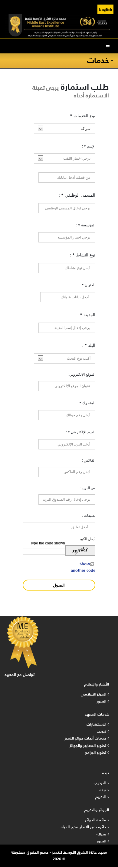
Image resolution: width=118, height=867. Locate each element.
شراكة (102, 834)
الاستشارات (97, 724)
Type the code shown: (47, 543)
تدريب (102, 731)
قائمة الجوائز (96, 820)
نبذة (103, 790)
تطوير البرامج (96, 752)
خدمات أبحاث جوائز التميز (85, 738)
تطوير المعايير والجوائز (88, 745)
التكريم (101, 797)
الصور (102, 701)
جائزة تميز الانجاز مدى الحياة (84, 827)
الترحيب (100, 783)
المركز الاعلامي (94, 694)
